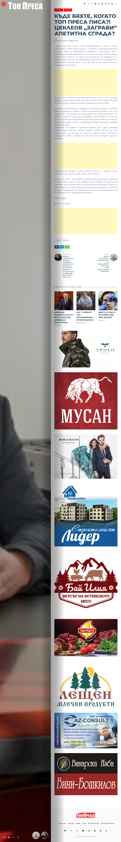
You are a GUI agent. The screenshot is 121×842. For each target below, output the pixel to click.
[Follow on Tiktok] (99, 4)
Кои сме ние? (62, 823)
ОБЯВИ (78, 823)
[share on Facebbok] (9, 837)
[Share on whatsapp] (67, 247)
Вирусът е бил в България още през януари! (107, 314)
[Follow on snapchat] (102, 4)
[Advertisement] (86, 82)
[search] (112, 4)
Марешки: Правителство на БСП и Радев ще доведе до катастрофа (63, 317)
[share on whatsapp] (18, 837)
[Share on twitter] (62, 247)
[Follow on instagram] (92, 4)
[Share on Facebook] (56, 247)
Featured (59, 10)
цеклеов (65, 240)
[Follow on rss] (108, 4)
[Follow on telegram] (105, 4)
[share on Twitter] (14, 837)
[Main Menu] (4, 4)
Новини (84, 823)
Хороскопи (71, 823)
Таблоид (68, 10)
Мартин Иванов (63, 40)
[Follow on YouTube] (95, 4)
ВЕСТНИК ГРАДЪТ (93, 823)
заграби (57, 240)
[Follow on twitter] (88, 4)
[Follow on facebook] (84, 4)
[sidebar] (115, 3)
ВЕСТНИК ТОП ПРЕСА (107, 823)
